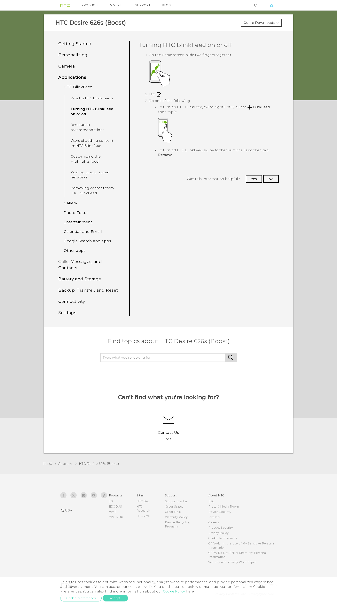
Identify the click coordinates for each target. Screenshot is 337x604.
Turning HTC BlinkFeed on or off (92, 111)
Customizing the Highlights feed (86, 158)
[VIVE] (271, 5)
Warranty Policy (176, 517)
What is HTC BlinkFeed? (92, 98)
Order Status (174, 506)
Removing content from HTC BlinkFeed (92, 190)
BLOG (166, 5)
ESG (211, 501)
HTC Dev (143, 501)
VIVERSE (117, 5)
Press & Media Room (223, 506)
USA (68, 510)
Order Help (173, 512)
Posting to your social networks (90, 174)
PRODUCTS (89, 5)
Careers (213, 522)
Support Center (176, 501)
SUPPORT (142, 5)
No (271, 179)
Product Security (220, 527)
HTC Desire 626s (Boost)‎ (99, 464)
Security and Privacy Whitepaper (232, 562)
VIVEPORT (117, 517)
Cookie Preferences (222, 538)
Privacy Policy (218, 533)
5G (111, 501)
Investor (214, 517)
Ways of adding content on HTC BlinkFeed (92, 143)
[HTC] (65, 5)
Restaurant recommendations (88, 127)
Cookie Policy (174, 591)
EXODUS (115, 506)
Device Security (219, 512)
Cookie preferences (81, 598)
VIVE (112, 512)
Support (65, 464)
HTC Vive (143, 516)
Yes (254, 179)
